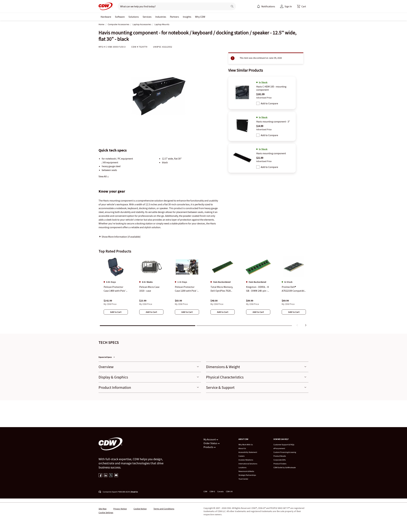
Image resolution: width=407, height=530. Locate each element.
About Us (242, 448)
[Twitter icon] (111, 475)
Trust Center (243, 479)
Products (209, 447)
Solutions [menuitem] (133, 16)
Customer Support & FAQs (283, 444)
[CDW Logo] (106, 6)
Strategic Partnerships (247, 475)
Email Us (134, 492)
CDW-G (212, 491)
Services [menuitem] (147, 16)
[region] (203, 292)
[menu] (266, 6)
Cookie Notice (140, 508)
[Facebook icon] (100, 475)
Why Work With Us (245, 444)
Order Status (211, 443)
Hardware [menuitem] (106, 16)
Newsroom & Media (246, 471)
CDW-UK (229, 491)
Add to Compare (269, 103)
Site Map (103, 508)
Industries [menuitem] (160, 16)
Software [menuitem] (120, 16)
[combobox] (172, 6)
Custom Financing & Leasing (284, 452)
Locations (242, 467)
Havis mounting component (271, 153)
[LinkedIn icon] (105, 475)
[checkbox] (257, 103)
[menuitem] (258, 6)
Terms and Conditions (163, 508)
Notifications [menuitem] (268, 6)
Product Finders (279, 463)
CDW (205, 491)
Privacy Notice (120, 508)
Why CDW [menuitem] (200, 16)
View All (103, 176)
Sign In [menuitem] (288, 6)
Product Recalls (279, 456)
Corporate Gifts (279, 460)
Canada (220, 491)
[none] (106, 17)
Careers (241, 456)
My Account (210, 439)
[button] (301, 6)
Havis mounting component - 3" (273, 121)
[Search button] (232, 6)
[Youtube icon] (116, 475)
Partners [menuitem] (174, 16)
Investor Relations (245, 460)
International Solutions (247, 463)
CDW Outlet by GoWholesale (284, 467)
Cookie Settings (106, 512)
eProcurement (279, 448)
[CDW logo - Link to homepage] (106, 6)
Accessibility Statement (247, 452)
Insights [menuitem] (187, 16)
